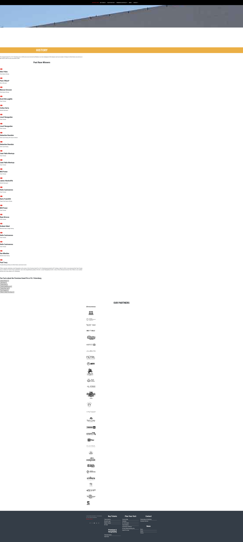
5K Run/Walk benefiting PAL (128, 528)
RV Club (106, 524)
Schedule (124, 521)
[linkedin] (96, 523)
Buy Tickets (102, 2)
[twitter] (92, 523)
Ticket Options (107, 519)
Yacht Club (106, 536)
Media (141, 531)
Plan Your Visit (110, 2)
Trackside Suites (108, 534)
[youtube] (94, 523)
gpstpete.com (95, 2)
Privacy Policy (89, 519)
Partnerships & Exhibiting (145, 519)
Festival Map (125, 519)
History (142, 533)
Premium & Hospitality (121, 2)
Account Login (107, 521)
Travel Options (125, 524)
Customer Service (144, 521)
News (130, 2)
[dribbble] (98, 523)
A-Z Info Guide (125, 523)
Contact (135, 2)
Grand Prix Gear (125, 530)
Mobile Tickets (107, 523)
